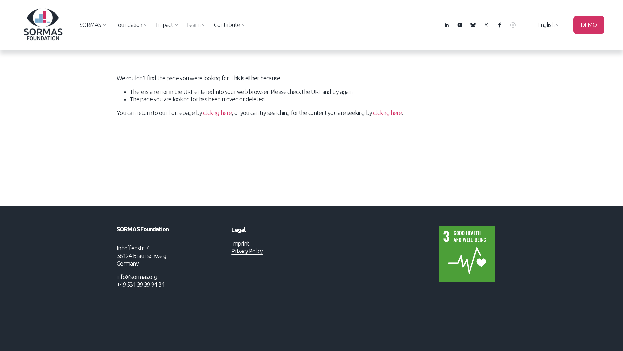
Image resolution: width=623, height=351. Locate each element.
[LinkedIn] (446, 25)
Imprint (240, 243)
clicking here (217, 113)
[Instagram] (513, 25)
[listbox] (544, 24)
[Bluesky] (473, 25)
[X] (486, 25)
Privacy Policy (247, 251)
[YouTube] (460, 25)
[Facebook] (500, 25)
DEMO (589, 24)
